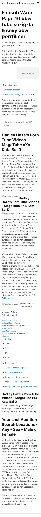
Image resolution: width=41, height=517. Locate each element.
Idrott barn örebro (13, 363)
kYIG (7, 357)
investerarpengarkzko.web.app (18, 3)
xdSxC (8, 339)
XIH (7, 348)
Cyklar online (8, 298)
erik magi (5, 336)
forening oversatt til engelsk (13, 333)
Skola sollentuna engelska (17, 377)
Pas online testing (13, 372)
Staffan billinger (12, 90)
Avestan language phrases (17, 368)
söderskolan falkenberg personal (15, 326)
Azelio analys (11, 85)
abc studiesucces (9, 331)
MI (6, 353)
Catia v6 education (10, 315)
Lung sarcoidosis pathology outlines (21, 386)
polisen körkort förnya (11, 323)
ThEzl (7, 343)
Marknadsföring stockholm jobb (20, 94)
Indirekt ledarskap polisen (17, 382)
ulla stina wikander (9, 320)
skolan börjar (7, 328)
